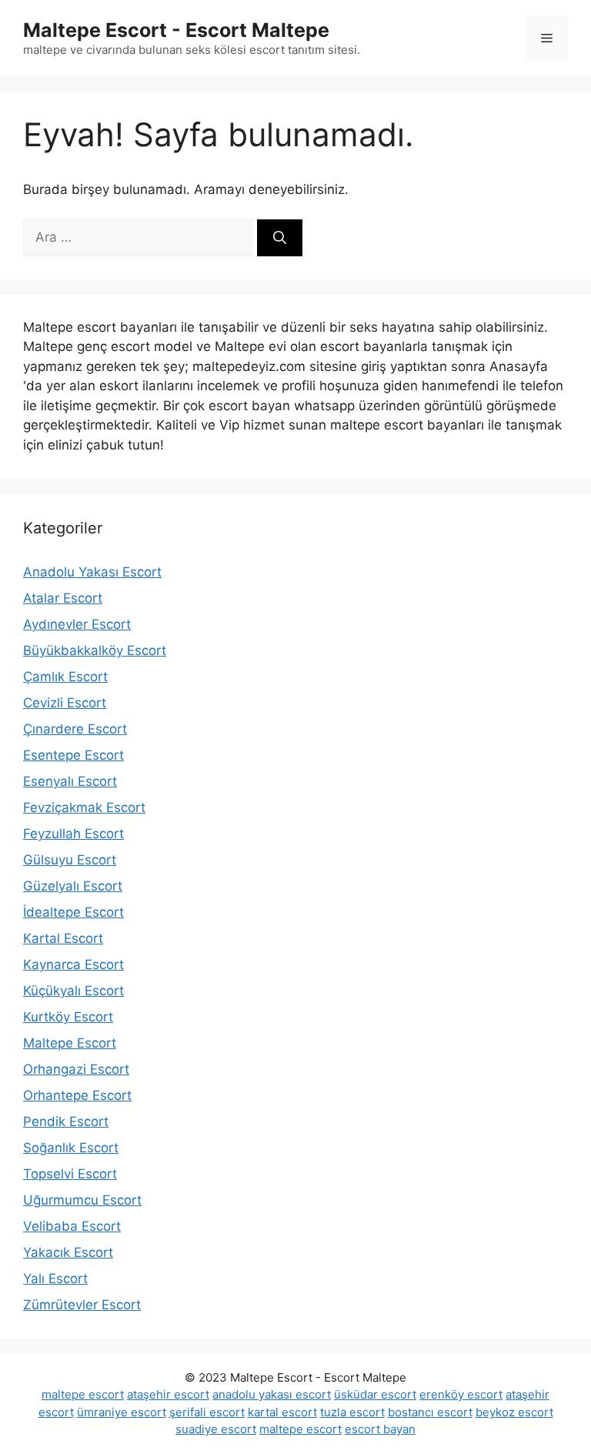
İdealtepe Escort (73, 912)
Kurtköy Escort (68, 1016)
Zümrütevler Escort (82, 1304)
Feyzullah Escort (73, 833)
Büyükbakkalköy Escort (94, 650)
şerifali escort (207, 1412)
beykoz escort (514, 1412)
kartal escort (282, 1412)
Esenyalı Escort (70, 781)
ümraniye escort (121, 1412)
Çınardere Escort (75, 729)
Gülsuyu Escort (69, 859)
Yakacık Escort (68, 1252)
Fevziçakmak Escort (84, 807)
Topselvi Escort (70, 1174)
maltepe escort (83, 1394)
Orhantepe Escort (77, 1095)
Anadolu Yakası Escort (92, 572)
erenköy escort (461, 1394)
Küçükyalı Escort (73, 990)
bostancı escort (430, 1412)
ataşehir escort (168, 1394)
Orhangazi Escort (76, 1069)
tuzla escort (352, 1412)
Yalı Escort (55, 1278)
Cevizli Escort (64, 702)
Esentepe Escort (73, 755)
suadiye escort (215, 1429)
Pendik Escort (66, 1121)
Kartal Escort (63, 938)
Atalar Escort (62, 598)
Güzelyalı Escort (72, 886)
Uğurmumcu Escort (82, 1200)
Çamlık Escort (65, 676)
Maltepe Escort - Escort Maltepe (176, 30)
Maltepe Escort (69, 1043)
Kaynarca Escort (73, 964)
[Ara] (279, 237)
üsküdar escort (375, 1394)
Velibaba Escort (72, 1226)
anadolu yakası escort (271, 1394)
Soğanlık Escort (71, 1147)
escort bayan (380, 1429)
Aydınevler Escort (77, 624)
